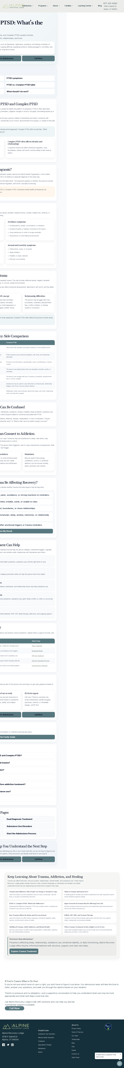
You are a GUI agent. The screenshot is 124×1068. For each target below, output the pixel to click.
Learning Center (84, 6)
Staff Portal (75, 1057)
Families (68, 6)
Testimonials (76, 1039)
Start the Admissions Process (21, 833)
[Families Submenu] (72, 5)
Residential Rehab (37, 651)
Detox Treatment (37, 646)
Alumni (40, 1052)
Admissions (26, 6)
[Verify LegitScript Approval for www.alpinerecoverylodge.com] (108, 1026)
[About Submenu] (59, 5)
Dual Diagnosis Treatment (39, 666)
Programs (42, 6)
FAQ (73, 1047)
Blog (100, 6)
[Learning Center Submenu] (92, 5)
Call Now (38, 58)
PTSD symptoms (15, 78)
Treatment (41, 1041)
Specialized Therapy (44, 1045)
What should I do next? (18, 91)
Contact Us (75, 1054)
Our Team (75, 1036)
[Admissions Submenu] (33, 5)
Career (74, 1050)
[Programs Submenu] (47, 5)
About (55, 6)
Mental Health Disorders (46, 1037)
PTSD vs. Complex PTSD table (21, 85)
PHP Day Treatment (38, 656)
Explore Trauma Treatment (24, 951)
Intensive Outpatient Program (40, 661)
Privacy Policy (76, 1028)
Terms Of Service (77, 1032)
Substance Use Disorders (19, 826)
